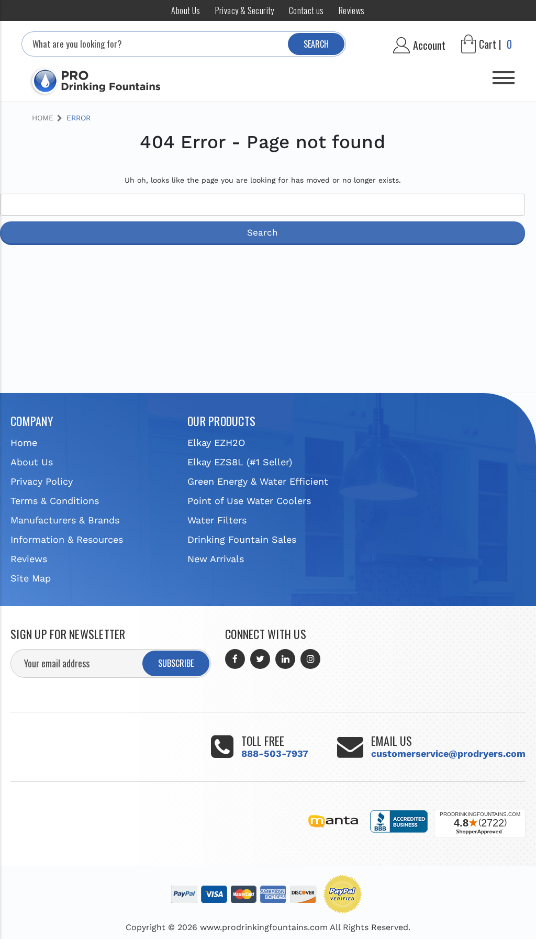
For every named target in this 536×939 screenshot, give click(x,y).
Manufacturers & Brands (64, 520)
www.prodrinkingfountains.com (264, 927)
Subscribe (176, 663)
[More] (504, 74)
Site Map (30, 578)
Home (23, 442)
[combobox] (183, 44)
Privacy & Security (244, 10)
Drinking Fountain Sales (241, 539)
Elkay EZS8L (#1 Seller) (239, 461)
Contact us (306, 10)
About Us (185, 10)
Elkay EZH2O (216, 442)
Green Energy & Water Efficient (257, 481)
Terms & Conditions (54, 500)
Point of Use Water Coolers (249, 500)
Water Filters (217, 520)
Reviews (352, 10)
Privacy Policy (41, 481)
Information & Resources (66, 539)
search (316, 44)
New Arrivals (215, 558)
